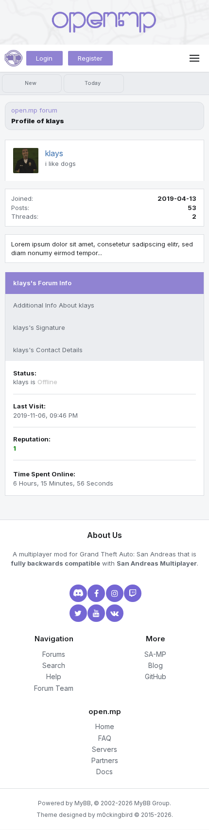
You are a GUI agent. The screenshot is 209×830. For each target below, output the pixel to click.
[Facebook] (95, 593)
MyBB (82, 803)
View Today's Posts (93, 83)
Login (44, 58)
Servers (104, 749)
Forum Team (53, 688)
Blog (155, 665)
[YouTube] (95, 613)
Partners (104, 760)
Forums (53, 654)
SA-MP (155, 654)
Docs (104, 771)
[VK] (114, 613)
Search (53, 665)
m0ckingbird (115, 814)
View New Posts (32, 83)
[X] (77, 613)
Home (104, 726)
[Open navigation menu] (194, 58)
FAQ (104, 738)
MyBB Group (152, 803)
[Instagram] (114, 593)
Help (53, 676)
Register (90, 58)
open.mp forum (34, 110)
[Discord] (77, 593)
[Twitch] (131, 593)
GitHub (155, 676)
